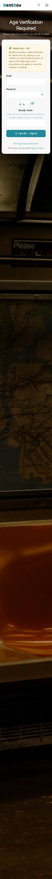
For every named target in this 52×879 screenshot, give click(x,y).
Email (9, 76)
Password (10, 89)
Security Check (26, 110)
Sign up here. (37, 148)
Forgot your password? (27, 143)
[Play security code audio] (32, 103)
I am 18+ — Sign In (27, 133)
